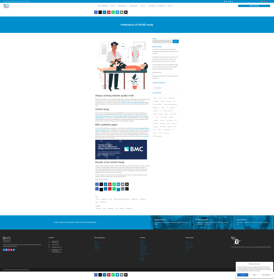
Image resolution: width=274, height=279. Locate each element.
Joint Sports (142, 243)
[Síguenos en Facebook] (224, 1)
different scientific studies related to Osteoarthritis (133, 102)
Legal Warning (16, 269)
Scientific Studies (143, 247)
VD (173, 129)
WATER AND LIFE (156, 72)
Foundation (104, 5)
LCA (160, 110)
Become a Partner (189, 245)
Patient (168, 123)
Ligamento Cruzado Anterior (168, 110)
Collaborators (96, 245)
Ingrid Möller (132, 129)
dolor (111, 199)
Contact (169, 5)
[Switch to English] (267, 1)
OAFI (97, 202)
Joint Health (155, 110)
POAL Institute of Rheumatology (102, 116)
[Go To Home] (99, 5)
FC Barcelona (115, 116)
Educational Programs (144, 253)
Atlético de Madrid (123, 116)
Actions (112, 5)
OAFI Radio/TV (152, 5)
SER (175, 126)
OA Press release (170, 120)
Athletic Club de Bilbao (133, 116)
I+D (167, 107)
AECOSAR (155, 98)
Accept (242, 275)
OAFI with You (155, 120)
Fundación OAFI (134, 199)
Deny (254, 275)
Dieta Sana (169, 101)
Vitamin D (160, 133)
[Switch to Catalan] (264, 1)
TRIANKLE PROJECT (167, 129)
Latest (104, 208)
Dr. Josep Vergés (144, 136)
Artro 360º (142, 255)
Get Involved (161, 5)
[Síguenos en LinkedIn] (232, 1)
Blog (186, 241)
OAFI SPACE (171, 117)
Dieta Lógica (163, 101)
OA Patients (162, 120)
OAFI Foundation (163, 117)
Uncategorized (129, 208)
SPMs (154, 129)
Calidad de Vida (104, 199)
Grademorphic (26, 269)
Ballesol (165, 98)
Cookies (21, 269)
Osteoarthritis (122, 5)
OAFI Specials (97, 249)
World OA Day (166, 133)
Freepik (105, 179)
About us (96, 241)
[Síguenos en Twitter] (226, 1)
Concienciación (155, 101)
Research (122, 208)
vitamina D (155, 133)
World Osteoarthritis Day (157, 136)
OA (153, 117)
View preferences (266, 275)
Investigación (142, 199)
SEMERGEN (170, 126)
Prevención (173, 123)
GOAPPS (162, 107)
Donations (188, 249)
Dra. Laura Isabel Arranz (157, 104)
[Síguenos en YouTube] (230, 1)
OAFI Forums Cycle (143, 245)
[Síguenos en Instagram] (228, 1)
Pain (117, 208)
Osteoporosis (133, 5)
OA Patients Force (97, 247)
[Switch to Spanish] (261, 1)
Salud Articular (103, 202)
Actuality (143, 5)
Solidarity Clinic (143, 251)
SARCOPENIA (162, 126)
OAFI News (98, 208)
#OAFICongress (143, 241)
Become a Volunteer (189, 247)
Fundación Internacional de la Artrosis (121, 199)
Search (154, 38)
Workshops (142, 259)
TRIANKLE (159, 129)
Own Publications (143, 249)
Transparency (97, 243)
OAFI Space (142, 257)
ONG (176, 120)
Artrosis (97, 199)
